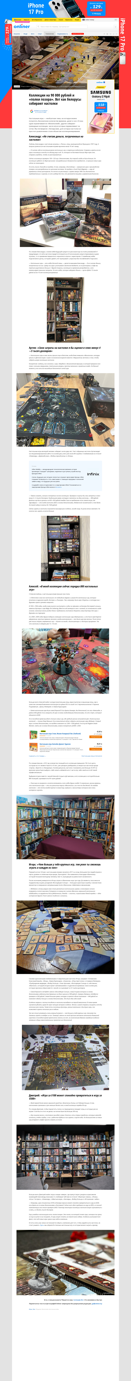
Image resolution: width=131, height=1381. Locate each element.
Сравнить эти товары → (37, 756)
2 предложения (95, 749)
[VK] (110, 34)
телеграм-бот (78, 1300)
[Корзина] (115, 26)
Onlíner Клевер (89, 20)
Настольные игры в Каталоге (92, 756)
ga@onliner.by (97, 1304)
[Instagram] (107, 34)
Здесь (42, 1225)
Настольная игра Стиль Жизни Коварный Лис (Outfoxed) (60, 733)
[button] (64, 340)
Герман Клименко (51, 86)
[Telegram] (104, 34)
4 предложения (95, 737)
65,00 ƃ (99, 731)
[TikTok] (113, 34)
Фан (34, 1309)
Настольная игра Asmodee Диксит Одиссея (55, 744)
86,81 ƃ (99, 744)
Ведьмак (38, 1309)
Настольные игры (54, 1309)
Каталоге (58, 487)
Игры (30, 1309)
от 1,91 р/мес (98, 734)
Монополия (45, 1309)
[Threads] (116, 34)
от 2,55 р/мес (98, 746)
